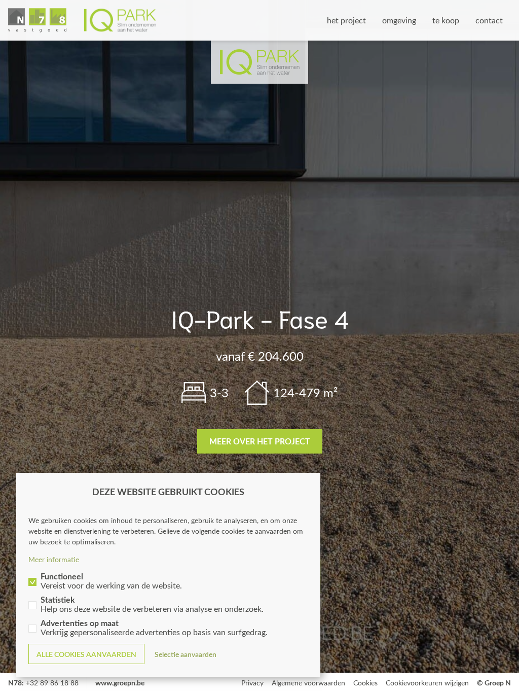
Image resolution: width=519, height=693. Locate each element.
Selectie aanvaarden (185, 654)
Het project (346, 20)
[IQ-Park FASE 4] (82, 20)
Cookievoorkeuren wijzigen (427, 682)
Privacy (252, 682)
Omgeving (399, 20)
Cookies (365, 682)
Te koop (445, 20)
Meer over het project (259, 441)
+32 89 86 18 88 (52, 682)
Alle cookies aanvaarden (86, 654)
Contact (489, 20)
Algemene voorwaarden (308, 682)
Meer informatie (53, 559)
